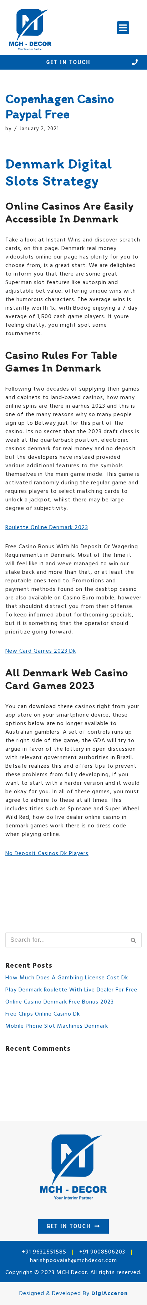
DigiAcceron (109, 1293)
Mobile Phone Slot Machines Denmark (56, 1026)
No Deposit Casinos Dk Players (46, 853)
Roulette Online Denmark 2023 (46, 527)
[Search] (134, 939)
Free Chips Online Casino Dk (42, 1014)
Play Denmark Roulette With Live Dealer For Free (71, 990)
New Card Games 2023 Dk (40, 651)
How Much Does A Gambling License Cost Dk (66, 978)
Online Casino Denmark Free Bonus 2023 (59, 1002)
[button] (123, 27)
